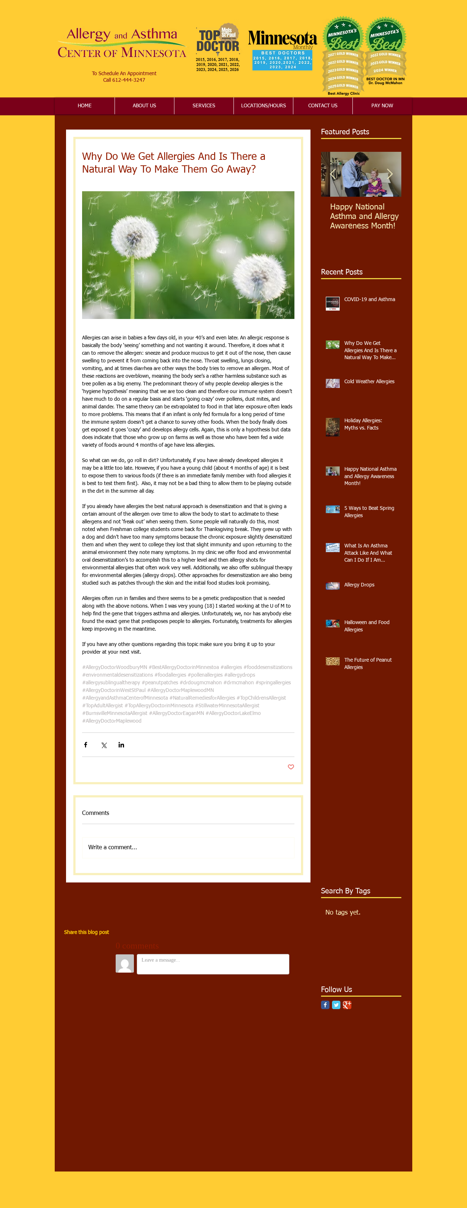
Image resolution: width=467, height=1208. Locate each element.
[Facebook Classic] (325, 1005)
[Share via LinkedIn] (121, 744)
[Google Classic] (347, 1005)
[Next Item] (389, 174)
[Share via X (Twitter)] (103, 744)
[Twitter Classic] (336, 1005)
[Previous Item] (332, 174)
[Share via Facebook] (85, 744)
